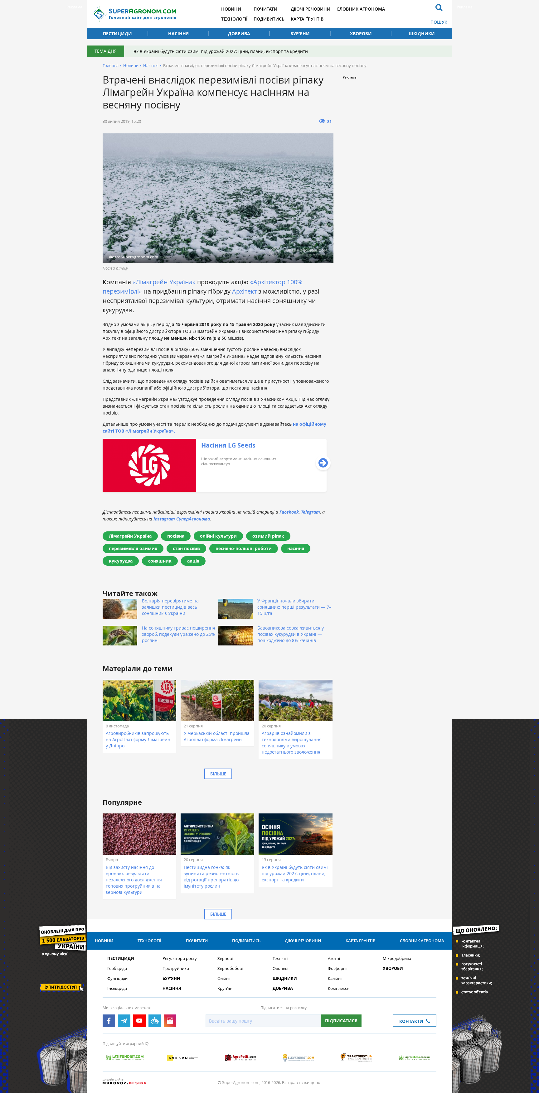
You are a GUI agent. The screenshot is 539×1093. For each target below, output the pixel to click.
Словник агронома (361, 9)
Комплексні (339, 988)
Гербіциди (117, 968)
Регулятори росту (180, 958)
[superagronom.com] (134, 14)
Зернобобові (230, 968)
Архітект (244, 291)
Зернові (225, 958)
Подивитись (269, 19)
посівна (175, 536)
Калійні (335, 978)
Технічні (280, 958)
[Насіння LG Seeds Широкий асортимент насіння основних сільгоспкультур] (215, 490)
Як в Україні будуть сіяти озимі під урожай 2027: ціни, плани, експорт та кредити (221, 51)
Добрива (239, 33)
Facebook (289, 512)
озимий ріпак (268, 536)
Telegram (310, 512)
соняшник (160, 561)
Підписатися (341, 1020)
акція (193, 561)
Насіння (178, 33)
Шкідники (422, 33)
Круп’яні (225, 988)
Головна (111, 65)
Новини (231, 9)
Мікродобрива (397, 958)
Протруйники (176, 968)
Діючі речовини (310, 9)
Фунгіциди (117, 978)
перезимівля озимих (133, 548)
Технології (234, 19)
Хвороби (361, 33)
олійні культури (218, 536)
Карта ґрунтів (307, 19)
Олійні (223, 978)
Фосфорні (337, 968)
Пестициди (117, 33)
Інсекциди (117, 988)
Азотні (334, 958)
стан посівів (186, 548)
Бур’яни (300, 33)
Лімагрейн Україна (130, 536)
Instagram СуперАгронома (181, 519)
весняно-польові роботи (244, 548)
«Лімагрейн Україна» (164, 282)
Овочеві (280, 968)
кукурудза (121, 561)
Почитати (265, 9)
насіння (295, 548)
